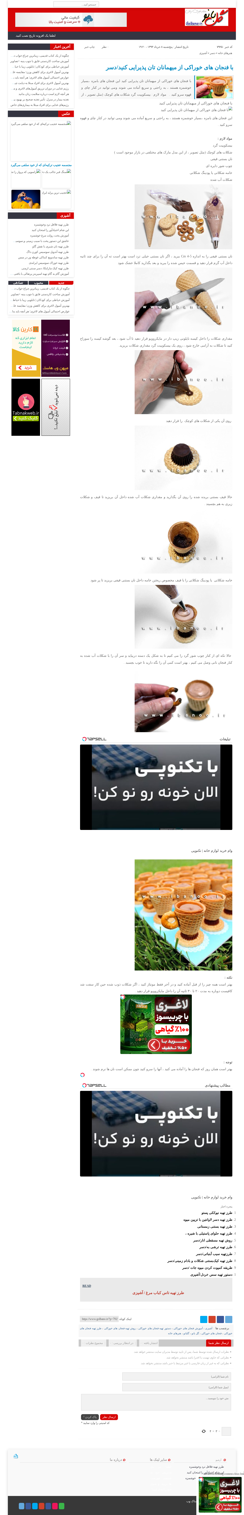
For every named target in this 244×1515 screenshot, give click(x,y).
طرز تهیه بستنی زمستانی (214, 1226)
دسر (212, 53)
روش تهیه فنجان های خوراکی (120, 1328)
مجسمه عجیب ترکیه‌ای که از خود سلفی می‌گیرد (41, 165)
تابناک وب (192, 1501)
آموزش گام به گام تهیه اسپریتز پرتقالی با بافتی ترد (39, 273)
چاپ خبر (89, 47)
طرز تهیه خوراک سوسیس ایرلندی (49, 263)
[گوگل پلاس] (212, 1319)
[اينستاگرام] (48, 1506)
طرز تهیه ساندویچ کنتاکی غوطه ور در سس (43, 257)
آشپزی (203, 53)
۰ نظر (105, 47)
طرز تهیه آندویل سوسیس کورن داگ (47, 252)
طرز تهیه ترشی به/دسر (215, 1247)
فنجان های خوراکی (211, 1333)
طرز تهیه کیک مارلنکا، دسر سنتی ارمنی (45, 268)
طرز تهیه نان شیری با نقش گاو (50, 246)
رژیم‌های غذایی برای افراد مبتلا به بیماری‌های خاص (39, 105)
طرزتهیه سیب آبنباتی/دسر (214, 1254)
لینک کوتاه (125, 1319)
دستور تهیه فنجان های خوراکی (154, 1328)
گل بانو (195, 1333)
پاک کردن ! (90, 1417)
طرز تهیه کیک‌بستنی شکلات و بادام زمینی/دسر (200, 1261)
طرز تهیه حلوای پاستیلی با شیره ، (208, 1233)
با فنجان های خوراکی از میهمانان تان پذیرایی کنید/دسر (170, 67)
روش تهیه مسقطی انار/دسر (212, 1240)
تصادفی (18, 282)
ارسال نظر (109, 1417)
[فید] (11, 4)
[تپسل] (122, 997)
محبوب (38, 282)
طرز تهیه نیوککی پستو (217, 1213)
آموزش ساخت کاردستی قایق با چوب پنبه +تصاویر (39, 61)
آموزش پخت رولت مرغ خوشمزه (49, 235)
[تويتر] (203, 1319)
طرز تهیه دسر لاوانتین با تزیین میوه (207, 1219)
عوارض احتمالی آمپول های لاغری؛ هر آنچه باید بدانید (38, 77)
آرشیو (218, 1460)
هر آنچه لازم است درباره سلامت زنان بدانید (44, 94)
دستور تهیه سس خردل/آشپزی (211, 1274)
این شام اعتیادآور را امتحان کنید (50, 230)
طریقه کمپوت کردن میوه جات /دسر (207, 1268)
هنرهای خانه (225, 53)
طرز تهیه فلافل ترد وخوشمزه (51, 224)
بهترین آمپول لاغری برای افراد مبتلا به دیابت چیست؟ (38, 83)
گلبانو (186, 1333)
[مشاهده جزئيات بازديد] (16, 1458)
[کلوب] (61, 1506)
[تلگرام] (228, 1319)
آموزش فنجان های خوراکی (188, 1328)
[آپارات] (55, 1506)
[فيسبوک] (220, 1319)
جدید (61, 282)
